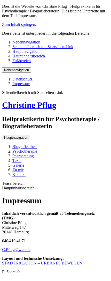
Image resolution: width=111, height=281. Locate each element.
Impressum (21, 84)
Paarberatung (23, 156)
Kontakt (19, 174)
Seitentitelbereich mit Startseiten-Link (42, 47)
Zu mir (17, 170)
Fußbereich (21, 60)
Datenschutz (22, 79)
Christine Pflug (29, 105)
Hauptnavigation (25, 51)
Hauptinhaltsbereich (28, 56)
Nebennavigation (26, 42)
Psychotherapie (24, 151)
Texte (16, 160)
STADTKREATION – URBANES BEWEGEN (42, 263)
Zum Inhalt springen (18, 24)
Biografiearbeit (24, 146)
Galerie (18, 165)
